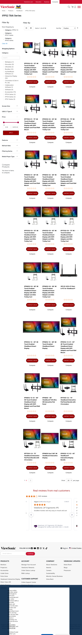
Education (38, 2)
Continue (30, 554)
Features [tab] (5, 140)
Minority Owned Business (54, 576)
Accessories (4, 570)
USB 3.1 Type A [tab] (7, 111)
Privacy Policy (11, 625)
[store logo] (33, 7)
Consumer (55, 2)
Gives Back (50, 579)
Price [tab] (4, 117)
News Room (68, 564)
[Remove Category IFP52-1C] (3, 30)
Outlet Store (4, 573)
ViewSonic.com (28, 2)
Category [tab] (5, 53)
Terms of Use (11, 628)
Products (11, 10)
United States (76, 548)
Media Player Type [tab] (8, 156)
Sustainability (50, 573)
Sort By (58, 28)
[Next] (30, 480)
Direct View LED (5, 582)
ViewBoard (19, 10)
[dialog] (41, 610)
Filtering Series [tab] (7, 151)
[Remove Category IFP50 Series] (3, 39)
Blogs (65, 567)
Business (46, 2)
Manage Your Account (28, 564)
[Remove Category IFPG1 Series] (3, 34)
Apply (11, 133)
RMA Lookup (25, 573)
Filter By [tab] (26, 23)
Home (4, 10)
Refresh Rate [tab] (6, 145)
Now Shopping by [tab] (8, 27)
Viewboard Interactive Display (10, 579)
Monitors (3, 564)
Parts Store (4, 576)
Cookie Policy (11, 626)
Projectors (3, 567)
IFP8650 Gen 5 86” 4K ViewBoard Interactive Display (50, 456)
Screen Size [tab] (6, 106)
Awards (48, 567)
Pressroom (67, 570)
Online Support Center (28, 582)
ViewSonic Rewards (27, 567)
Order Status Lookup (28, 570)
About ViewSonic (51, 564)
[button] (32, 87)
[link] (51, 526)
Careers (48, 570)
